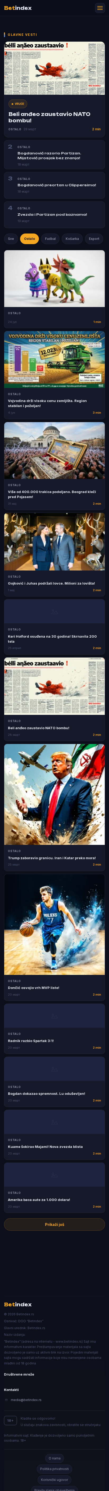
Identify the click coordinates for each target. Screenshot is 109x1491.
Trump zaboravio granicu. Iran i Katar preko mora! (52, 858)
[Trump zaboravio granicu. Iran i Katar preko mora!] (54, 794)
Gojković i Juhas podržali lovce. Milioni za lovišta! (51, 583)
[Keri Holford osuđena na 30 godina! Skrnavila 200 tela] (54, 611)
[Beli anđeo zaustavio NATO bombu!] (54, 686)
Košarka (72, 239)
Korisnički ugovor (54, 1480)
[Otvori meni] (100, 8)
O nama (55, 1458)
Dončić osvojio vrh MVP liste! (33, 988)
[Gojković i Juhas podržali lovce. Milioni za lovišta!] (54, 542)
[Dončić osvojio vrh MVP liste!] (54, 924)
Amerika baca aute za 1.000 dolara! (39, 1200)
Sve (11, 239)
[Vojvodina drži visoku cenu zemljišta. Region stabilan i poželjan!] (54, 359)
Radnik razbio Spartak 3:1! (31, 1041)
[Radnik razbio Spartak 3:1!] (54, 1016)
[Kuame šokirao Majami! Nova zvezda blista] (54, 1122)
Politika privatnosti (54, 1469)
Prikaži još (54, 1224)
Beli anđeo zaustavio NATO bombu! (38, 728)
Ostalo (29, 239)
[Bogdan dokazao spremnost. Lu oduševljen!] (54, 1069)
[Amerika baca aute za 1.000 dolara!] (54, 1175)
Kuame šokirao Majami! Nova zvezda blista (45, 1146)
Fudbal (50, 239)
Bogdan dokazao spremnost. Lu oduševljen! (46, 1093)
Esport (94, 239)
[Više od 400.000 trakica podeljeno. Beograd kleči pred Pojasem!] (54, 450)
